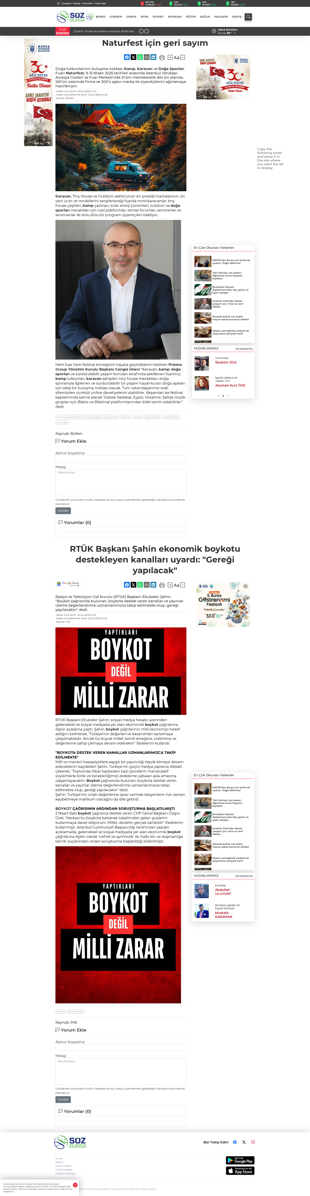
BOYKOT (63, 808)
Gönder (63, 510)
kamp (88, 205)
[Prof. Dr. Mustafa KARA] (202, 383)
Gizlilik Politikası (63, 1169)
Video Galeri (100, 3)
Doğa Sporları (171, 69)
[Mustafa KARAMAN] (201, 910)
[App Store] (232, 1170)
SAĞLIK (205, 16)
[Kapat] (75, 1185)
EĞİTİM (191, 16)
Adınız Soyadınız (70, 453)
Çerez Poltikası (63, 1166)
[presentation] (141, 31)
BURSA (100, 16)
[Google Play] (232, 1160)
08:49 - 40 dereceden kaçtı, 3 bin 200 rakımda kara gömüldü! (105, 33)
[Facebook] (234, 1142)
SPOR (144, 16)
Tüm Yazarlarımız (244, 348)
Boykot (93, 780)
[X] (244, 1142)
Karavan (144, 69)
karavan (93, 378)
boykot (151, 724)
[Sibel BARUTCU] (202, 363)
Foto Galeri (88, 3)
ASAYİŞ (237, 16)
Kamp (129, 69)
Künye (58, 1158)
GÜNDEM (116, 16)
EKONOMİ (175, 16)
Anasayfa (66, 3)
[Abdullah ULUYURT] (201, 890)
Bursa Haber (172, 417)
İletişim (59, 1162)
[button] (196, 376)
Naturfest (75, 73)
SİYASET (158, 16)
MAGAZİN (221, 16)
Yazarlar (76, 3)
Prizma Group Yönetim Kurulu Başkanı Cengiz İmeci (87, 417)
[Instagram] (253, 1142)
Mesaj (60, 467)
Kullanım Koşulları (65, 1173)
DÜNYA (131, 16)
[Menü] (58, 3)
